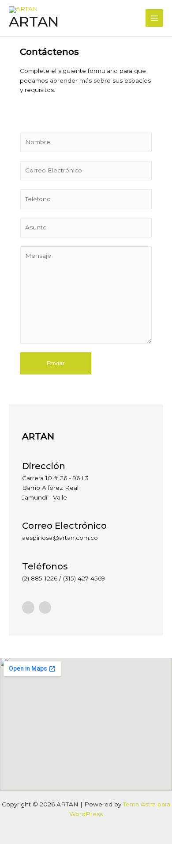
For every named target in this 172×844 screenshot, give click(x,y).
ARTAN (34, 21)
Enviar (55, 363)
